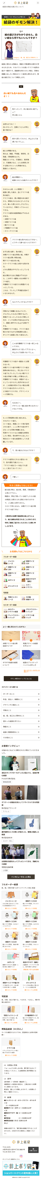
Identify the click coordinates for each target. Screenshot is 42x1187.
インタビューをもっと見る (21, 877)
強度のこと (7, 726)
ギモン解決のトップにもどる (21, 678)
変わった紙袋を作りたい (12, 721)
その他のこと (8, 737)
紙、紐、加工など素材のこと (29, 57)
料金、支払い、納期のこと (13, 699)
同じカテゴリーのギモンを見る (32, 671)
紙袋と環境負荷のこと (11, 732)
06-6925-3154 (10, 1152)
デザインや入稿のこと (11, 705)
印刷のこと (7, 710)
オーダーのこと (9, 694)
